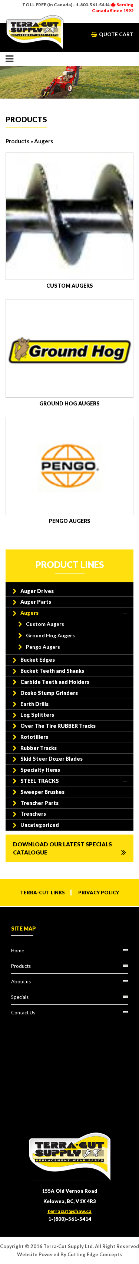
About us (21, 981)
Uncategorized (39, 825)
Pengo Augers (43, 647)
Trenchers (33, 814)
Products (17, 141)
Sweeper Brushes (42, 792)
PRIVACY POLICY (98, 892)
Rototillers (34, 737)
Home (17, 950)
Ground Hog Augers (50, 635)
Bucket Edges (37, 660)
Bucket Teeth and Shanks (52, 671)
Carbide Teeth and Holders (54, 682)
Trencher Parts (39, 803)
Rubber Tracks (38, 748)
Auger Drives (37, 591)
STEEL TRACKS (39, 781)
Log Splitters (37, 715)
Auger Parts (35, 602)
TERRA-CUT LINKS (42, 892)
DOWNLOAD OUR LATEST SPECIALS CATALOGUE (62, 848)
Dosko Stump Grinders (49, 693)
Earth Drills (34, 704)
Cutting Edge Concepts (94, 1254)
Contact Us (23, 1012)
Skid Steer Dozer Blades (51, 759)
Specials (20, 997)
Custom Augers (45, 624)
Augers (29, 613)
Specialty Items (40, 770)
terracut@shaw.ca (69, 1211)
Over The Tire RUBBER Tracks (58, 726)
